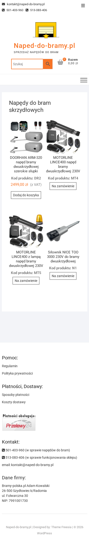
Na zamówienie (63, 186)
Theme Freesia (61, 527)
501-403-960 (14, 10)
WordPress (44, 533)
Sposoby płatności (15, 395)
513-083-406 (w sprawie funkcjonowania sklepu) (41, 457)
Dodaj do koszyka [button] (26, 195)
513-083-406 (38, 10)
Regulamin (10, 366)
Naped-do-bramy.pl (44, 46)
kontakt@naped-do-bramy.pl (25, 4)
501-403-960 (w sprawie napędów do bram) (37, 450)
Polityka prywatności (17, 373)
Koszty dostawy (14, 402)
